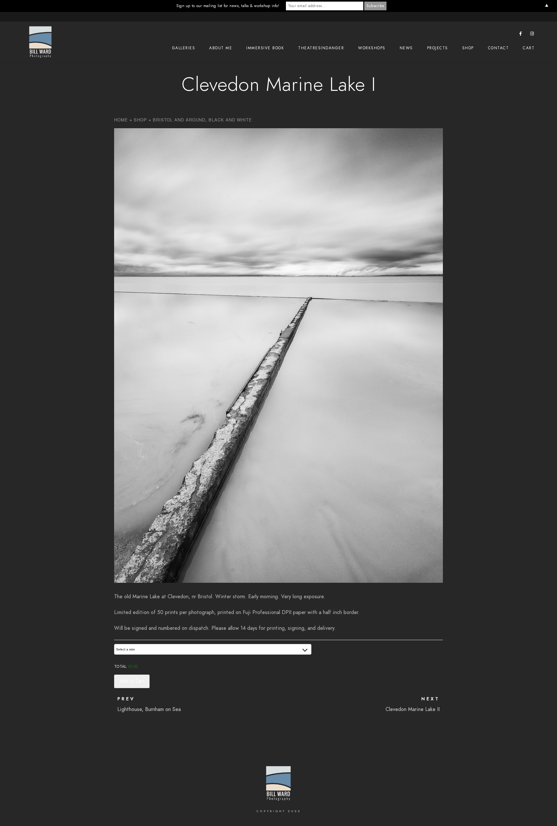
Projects (437, 48)
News (406, 48)
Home (121, 120)
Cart (528, 48)
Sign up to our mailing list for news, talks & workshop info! (227, 5)
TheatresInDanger (321, 48)
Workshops (372, 48)
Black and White (230, 120)
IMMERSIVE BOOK (265, 48)
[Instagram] (532, 35)
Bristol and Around (179, 120)
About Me (220, 48)
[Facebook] (521, 35)
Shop (468, 48)
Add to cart (131, 681)
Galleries (183, 48)
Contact (498, 48)
